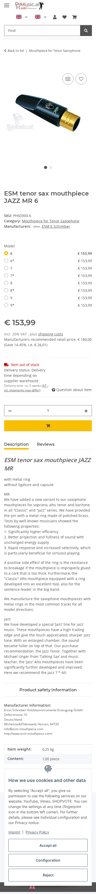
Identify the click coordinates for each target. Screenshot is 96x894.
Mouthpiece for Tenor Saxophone (50, 221)
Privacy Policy (37, 832)
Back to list (16, 50)
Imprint (14, 832)
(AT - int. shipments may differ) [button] (26, 387)
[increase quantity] (86, 410)
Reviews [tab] (46, 444)
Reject (48, 875)
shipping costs (50, 334)
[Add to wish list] (81, 78)
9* (51, 305)
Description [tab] (16, 444)
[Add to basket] (8, 66)
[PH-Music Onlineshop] (29, 5)
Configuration (48, 860)
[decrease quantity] (10, 410)
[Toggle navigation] (6, 3)
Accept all (48, 845)
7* (51, 275)
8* (51, 290)
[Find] (86, 30)
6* (51, 260)
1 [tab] (45, 167)
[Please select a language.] (21, 17)
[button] (54, 17)
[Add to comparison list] (67, 78)
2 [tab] (50, 167)
